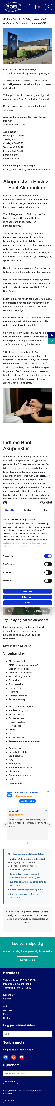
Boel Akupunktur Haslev (26, 792)
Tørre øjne (14, 680)
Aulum (6, 1006)
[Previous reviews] (5, 824)
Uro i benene (16, 755)
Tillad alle (27, 591)
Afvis (27, 603)
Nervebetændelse (18, 752)
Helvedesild (15, 725)
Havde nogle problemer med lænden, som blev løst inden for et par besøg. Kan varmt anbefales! (27, 822)
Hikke (12, 779)
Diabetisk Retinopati (20, 668)
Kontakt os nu (27, 959)
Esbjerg (7, 1014)
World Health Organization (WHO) (26, 889)
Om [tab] (45, 510)
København (9, 994)
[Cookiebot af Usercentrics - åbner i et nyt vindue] (40, 502)
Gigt (11, 733)
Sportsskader (16, 684)
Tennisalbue (15, 748)
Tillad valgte (27, 597)
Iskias (12, 729)
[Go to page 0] (25, 843)
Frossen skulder (17, 721)
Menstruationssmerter (21, 767)
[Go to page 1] (27, 843)
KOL (11, 759)
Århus (6, 1002)
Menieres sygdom (18, 710)
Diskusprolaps (16, 718)
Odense (7, 998)
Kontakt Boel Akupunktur (17, 645)
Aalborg (7, 1010)
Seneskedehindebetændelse (24, 741)
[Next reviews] (49, 824)
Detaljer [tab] (27, 510)
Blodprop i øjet (17, 661)
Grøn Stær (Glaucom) (20, 672)
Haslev (6, 1018)
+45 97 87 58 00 (27, 980)
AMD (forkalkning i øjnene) (23, 664)
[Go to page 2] (29, 843)
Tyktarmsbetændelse (20, 775)
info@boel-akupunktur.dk (17, 983)
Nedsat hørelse (17, 714)
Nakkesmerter (16, 737)
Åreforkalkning (17, 699)
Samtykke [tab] (10, 510)
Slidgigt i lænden (18, 695)
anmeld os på (26, 801)
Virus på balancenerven (21, 706)
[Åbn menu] (32, 7)
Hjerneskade (15, 782)
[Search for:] (48, 7)
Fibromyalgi (15, 688)
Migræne (13, 691)
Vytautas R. (14, 811)
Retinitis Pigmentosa (20, 676)
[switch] (48, 564)
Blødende (14, 771)
